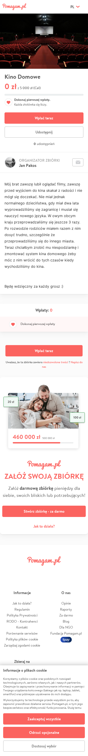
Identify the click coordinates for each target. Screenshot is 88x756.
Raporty (66, 609)
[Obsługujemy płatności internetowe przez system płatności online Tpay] (66, 639)
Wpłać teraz (44, 118)
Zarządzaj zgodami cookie (22, 645)
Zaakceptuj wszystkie (44, 718)
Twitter (22, 571)
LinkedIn (51, 571)
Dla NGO (66, 627)
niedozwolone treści (55, 362)
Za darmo (66, 615)
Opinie (66, 603)
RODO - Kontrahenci (22, 621)
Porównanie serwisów (22, 633)
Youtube (79, 571)
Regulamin (22, 609)
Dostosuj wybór (44, 746)
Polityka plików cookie (22, 639)
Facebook (8, 571)
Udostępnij (44, 132)
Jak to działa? (44, 526)
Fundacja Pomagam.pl (66, 633)
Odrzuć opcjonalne (44, 732)
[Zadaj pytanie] (77, 162)
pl (72, 6)
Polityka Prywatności (22, 615)
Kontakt (22, 627)
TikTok (65, 571)
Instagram (37, 571)
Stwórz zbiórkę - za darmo (44, 511)
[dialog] (44, 710)
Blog (66, 621)
